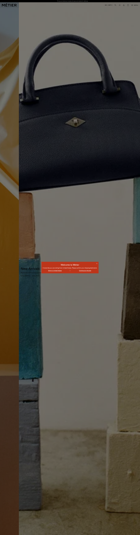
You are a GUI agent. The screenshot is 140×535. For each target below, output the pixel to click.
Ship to (55, 270)
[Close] (97, 263)
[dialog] (70, 267)
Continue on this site (85, 270)
